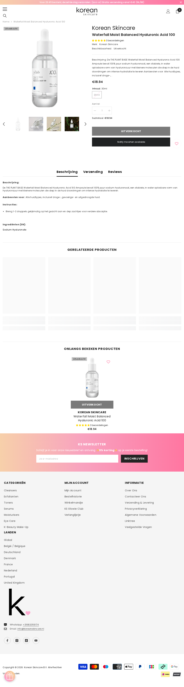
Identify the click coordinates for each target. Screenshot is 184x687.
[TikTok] (26, 640)
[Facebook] (7, 640)
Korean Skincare (113, 28)
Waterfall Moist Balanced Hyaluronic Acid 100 (92, 418)
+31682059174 (31, 624)
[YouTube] (36, 640)
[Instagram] (16, 640)
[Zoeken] (5, 16)
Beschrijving (67, 171)
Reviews (115, 171)
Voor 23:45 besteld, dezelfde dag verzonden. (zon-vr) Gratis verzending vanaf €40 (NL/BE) (92, 2)
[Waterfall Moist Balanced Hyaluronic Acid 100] (92, 377)
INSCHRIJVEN (134, 459)
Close (181, 2)
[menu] (5, 9)
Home (6, 21)
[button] (3, 124)
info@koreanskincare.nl (30, 628)
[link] (24, 322)
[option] (92, 2)
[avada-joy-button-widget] (9, 676)
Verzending (93, 171)
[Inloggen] (168, 11)
